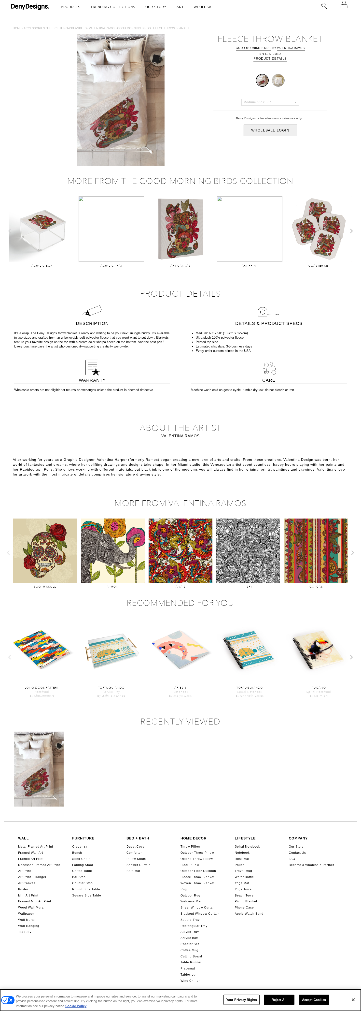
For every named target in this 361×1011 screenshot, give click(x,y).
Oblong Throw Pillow (196, 859)
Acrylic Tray (189, 932)
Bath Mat (133, 871)
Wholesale (205, 7)
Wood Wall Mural (31, 907)
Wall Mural (26, 920)
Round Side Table (86, 889)
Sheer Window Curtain (198, 907)
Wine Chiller (190, 980)
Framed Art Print (30, 859)
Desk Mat (242, 859)
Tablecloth (188, 974)
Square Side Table (86, 895)
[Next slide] (351, 231)
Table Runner (191, 962)
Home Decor (193, 838)
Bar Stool (79, 877)
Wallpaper (26, 913)
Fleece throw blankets (67, 28)
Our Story (156, 7)
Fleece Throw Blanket (197, 877)
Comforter (134, 852)
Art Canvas (26, 883)
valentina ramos (291, 47)
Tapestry (24, 932)
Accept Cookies (314, 999)
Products (71, 7)
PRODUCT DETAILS (270, 58)
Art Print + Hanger (32, 877)
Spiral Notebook (247, 846)
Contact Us (297, 852)
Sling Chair (81, 859)
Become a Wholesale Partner (311, 865)
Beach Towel (245, 895)
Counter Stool (83, 883)
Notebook (242, 852)
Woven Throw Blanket (197, 883)
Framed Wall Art (30, 852)
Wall (23, 838)
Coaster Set (189, 944)
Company (298, 838)
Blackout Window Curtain (200, 913)
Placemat (187, 968)
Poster (23, 889)
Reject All (279, 999)
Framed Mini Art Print (34, 901)
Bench (77, 852)
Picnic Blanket (246, 901)
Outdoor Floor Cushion (198, 871)
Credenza (79, 846)
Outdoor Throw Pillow (197, 852)
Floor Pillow (189, 865)
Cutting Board (191, 956)
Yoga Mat (242, 883)
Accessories (34, 28)
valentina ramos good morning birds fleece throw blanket (139, 28)
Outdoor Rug (190, 895)
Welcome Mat (190, 901)
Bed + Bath (137, 838)
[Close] (353, 999)
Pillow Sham (136, 859)
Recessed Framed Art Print (39, 865)
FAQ (292, 859)
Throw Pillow (190, 846)
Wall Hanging (28, 926)
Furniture (83, 838)
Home (17, 28)
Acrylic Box (189, 938)
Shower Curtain (138, 865)
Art (180, 7)
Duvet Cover (136, 846)
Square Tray (190, 920)
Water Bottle (244, 877)
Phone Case (244, 907)
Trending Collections (113, 7)
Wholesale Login (270, 130)
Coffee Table (82, 871)
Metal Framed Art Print (35, 846)
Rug (183, 889)
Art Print (24, 871)
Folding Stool (82, 865)
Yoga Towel (244, 889)
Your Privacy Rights (241, 999)
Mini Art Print (28, 895)
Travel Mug (243, 871)
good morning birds (253, 47)
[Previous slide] (9, 231)
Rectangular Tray (194, 926)
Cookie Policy (75, 1006)
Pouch (240, 865)
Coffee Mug (189, 950)
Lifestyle (245, 838)
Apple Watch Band (249, 913)
